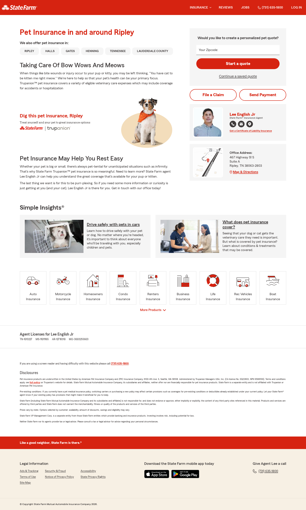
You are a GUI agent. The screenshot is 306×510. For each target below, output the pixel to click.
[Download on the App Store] (156, 474)
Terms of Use (28, 476)
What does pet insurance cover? (245, 224)
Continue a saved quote (238, 76)
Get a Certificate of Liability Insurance (251, 130)
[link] (19, 7)
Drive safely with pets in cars (113, 225)
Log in (296, 7)
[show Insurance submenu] (209, 7)
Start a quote (238, 64)
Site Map (25, 482)
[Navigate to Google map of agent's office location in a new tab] (249, 124)
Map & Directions (245, 172)
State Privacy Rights (93, 476)
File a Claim (213, 95)
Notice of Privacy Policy (59, 476)
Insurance (199, 7)
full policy (35, 382)
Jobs (245, 7)
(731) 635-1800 (272, 7)
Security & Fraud (55, 471)
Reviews (226, 7)
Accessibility (88, 471)
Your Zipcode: (208, 50)
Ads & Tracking (29, 471)
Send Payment (262, 95)
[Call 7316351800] (233, 124)
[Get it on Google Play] (185, 474)
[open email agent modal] (241, 124)
